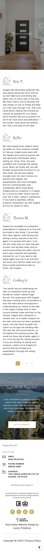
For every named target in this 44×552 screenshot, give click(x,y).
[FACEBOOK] (12, 512)
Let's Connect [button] (22, 425)
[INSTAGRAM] (19, 512)
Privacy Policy (33, 540)
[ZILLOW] (25, 512)
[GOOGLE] (31, 512)
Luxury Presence (22, 528)
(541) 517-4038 (14, 466)
